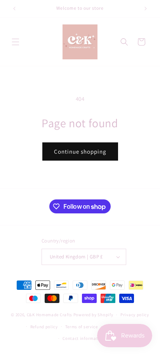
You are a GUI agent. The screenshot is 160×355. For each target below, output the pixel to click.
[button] (15, 41)
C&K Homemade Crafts (49, 314)
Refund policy (44, 326)
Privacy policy (134, 314)
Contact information (83, 338)
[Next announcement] (145, 8)
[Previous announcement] (14, 8)
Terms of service (81, 326)
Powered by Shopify (93, 314)
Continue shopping (80, 151)
